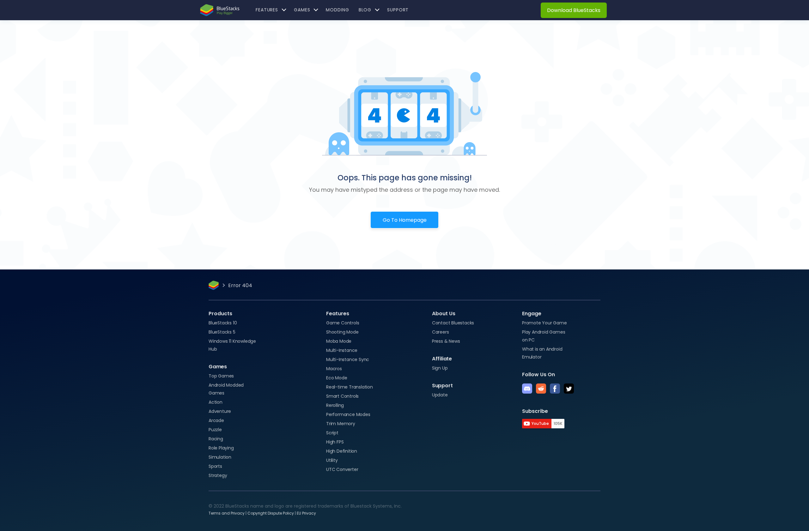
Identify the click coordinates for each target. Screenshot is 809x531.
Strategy (218, 475)
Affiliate (442, 358)
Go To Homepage (405, 220)
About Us (443, 313)
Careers (440, 332)
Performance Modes (348, 414)
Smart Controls (342, 396)
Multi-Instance (341, 350)
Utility (332, 460)
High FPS (335, 442)
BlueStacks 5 (222, 332)
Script (332, 433)
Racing (216, 439)
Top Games (221, 376)
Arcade (216, 420)
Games (218, 366)
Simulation (220, 457)
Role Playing (221, 448)
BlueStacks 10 (223, 323)
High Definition (341, 451)
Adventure (220, 411)
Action (215, 402)
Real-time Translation (349, 387)
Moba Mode (338, 341)
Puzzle (215, 429)
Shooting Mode (342, 332)
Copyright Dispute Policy (270, 513)
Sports (215, 466)
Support (442, 385)
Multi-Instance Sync (347, 359)
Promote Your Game (544, 323)
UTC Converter (342, 469)
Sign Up (440, 368)
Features (337, 313)
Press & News (446, 341)
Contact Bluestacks (453, 323)
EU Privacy (306, 513)
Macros (334, 368)
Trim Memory (340, 423)
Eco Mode (336, 378)
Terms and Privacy (227, 513)
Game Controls (342, 323)
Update (440, 395)
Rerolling (335, 405)
